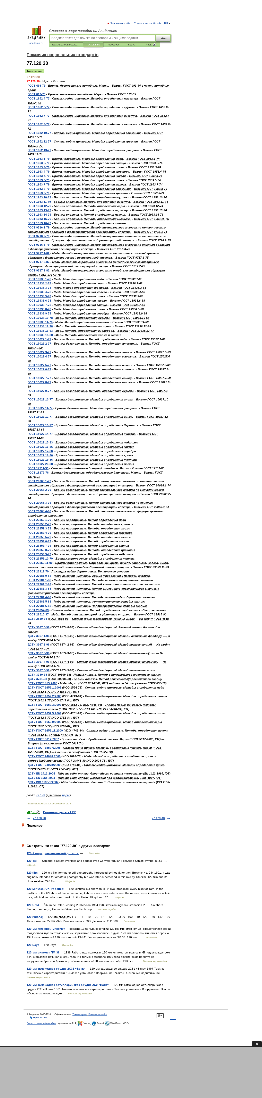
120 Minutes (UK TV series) (45, 888)
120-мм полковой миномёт (46, 928)
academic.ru (36, 43)
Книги (131, 44)
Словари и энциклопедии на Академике (83, 31)
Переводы (113, 44)
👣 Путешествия (38, 1017)
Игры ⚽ (151, 44)
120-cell (32, 860)
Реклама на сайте (97, 1014)
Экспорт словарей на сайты (41, 1023)
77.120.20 (39, 818)
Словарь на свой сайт (147, 23)
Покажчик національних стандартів (66, 44)
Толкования (93, 44)
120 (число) (35, 916)
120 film (32, 872)
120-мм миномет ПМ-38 (43, 952)
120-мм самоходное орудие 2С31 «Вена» (56, 968)
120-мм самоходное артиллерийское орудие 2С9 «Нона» (68, 984)
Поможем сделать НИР (59, 812)
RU (166, 23)
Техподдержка (79, 1014)
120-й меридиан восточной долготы (53, 853)
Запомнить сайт (120, 23)
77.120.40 (158, 818)
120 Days (33, 944)
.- (39, 98)
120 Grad (33, 905)
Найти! (162, 38)
